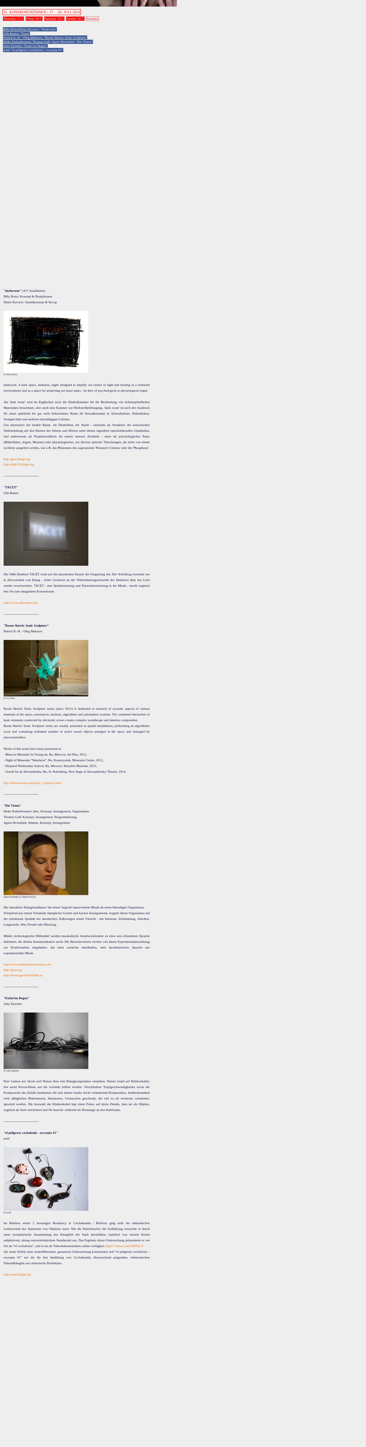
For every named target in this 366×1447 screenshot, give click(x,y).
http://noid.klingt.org (17, 1274)
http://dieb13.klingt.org (19, 464)
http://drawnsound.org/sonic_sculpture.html (32, 783)
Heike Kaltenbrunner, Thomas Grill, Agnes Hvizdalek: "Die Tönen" (48, 41)
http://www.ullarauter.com (21, 602)
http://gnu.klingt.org (17, 459)
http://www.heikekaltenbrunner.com (27, 964)
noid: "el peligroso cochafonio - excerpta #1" (33, 50)
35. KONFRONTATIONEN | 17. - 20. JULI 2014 (41, 12)
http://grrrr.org (13, 970)
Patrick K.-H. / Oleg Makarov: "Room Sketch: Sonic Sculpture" (45, 37)
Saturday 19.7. (54, 18)
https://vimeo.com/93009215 (124, 1246)
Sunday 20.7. (75, 18)
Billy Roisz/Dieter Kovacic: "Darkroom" (30, 29)
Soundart (92, 18)
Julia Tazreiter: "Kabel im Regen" (25, 45)
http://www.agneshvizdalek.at (23, 975)
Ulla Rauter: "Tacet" (16, 33)
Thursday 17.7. (13, 18)
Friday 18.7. (34, 18)
